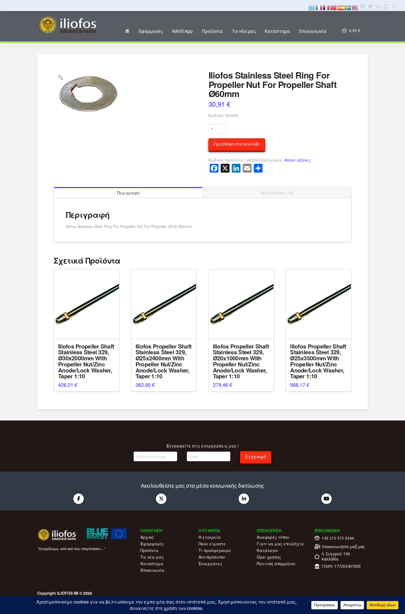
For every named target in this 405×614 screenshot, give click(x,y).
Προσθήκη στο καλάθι (237, 144)
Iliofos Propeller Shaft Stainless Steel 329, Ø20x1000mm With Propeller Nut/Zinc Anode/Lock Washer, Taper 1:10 (241, 361)
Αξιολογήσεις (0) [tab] (277, 192)
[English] (355, 7)
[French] (326, 7)
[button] (60, 77)
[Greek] (312, 7)
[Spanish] (340, 7)
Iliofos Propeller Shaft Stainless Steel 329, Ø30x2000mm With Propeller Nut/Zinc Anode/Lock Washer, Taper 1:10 (86, 361)
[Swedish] (348, 7)
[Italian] (319, 7)
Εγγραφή (255, 456)
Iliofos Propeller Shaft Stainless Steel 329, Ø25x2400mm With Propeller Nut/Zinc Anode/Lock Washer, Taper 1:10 (163, 361)
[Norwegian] (333, 7)
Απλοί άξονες (297, 160)
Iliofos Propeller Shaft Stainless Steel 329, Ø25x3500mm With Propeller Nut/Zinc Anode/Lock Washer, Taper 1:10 (318, 361)
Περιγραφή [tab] (128, 192)
